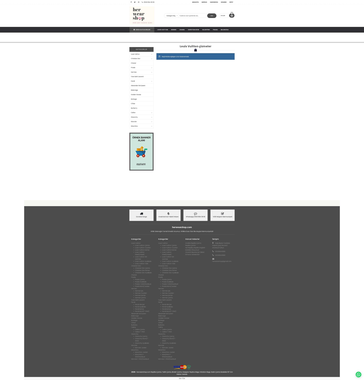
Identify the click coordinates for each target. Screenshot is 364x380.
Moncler (134, 121)
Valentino (206, 30)
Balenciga (225, 30)
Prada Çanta (140, 279)
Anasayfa (195, 2)
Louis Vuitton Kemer (142, 250)
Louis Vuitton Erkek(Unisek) (139, 253)
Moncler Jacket (140, 348)
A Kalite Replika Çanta (193, 243)
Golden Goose (136, 94)
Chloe (133, 103)
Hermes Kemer (140, 295)
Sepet (231, 2)
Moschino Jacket (141, 352)
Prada (215, 30)
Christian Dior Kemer (142, 270)
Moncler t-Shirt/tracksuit (140, 359)
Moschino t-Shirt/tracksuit (140, 355)
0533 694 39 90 (149, 2)
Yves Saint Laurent (137, 76)
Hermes (173, 30)
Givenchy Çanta (141, 336)
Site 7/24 (182, 378)
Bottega (134, 99)
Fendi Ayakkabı (140, 307)
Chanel (182, 30)
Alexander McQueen (138, 85)
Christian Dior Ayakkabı (143, 273)
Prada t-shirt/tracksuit (143, 284)
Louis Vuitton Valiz (141, 263)
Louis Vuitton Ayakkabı (143, 261)
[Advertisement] (182, 184)
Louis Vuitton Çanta (142, 245)
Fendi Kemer (139, 309)
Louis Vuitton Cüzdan (143, 248)
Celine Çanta (140, 329)
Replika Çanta (190, 245)
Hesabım (223, 2)
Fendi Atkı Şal (139, 304)
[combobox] (171, 15)
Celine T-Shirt (140, 332)
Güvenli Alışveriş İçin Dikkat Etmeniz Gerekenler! (194, 253)
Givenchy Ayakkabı (142, 343)
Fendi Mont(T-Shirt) (142, 311)
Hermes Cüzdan (141, 293)
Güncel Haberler (192, 239)
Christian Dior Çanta (142, 268)
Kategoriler (136, 239)
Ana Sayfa (142, 37)
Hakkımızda (214, 2)
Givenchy (134, 117)
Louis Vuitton (162, 30)
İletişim (215, 239)
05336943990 (220, 251)
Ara (211, 15)
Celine (133, 112)
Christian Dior (193, 30)
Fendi (133, 81)
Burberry (134, 108)
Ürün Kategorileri (143, 30)
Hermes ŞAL (139, 291)
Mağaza (204, 2)
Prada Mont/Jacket (142, 286)
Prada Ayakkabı (140, 282)
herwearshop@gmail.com (221, 261)
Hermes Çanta (140, 298)
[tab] (141, 238)
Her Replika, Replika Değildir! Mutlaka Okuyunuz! (195, 249)
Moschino (134, 126)
